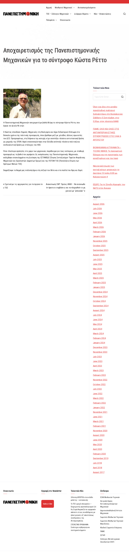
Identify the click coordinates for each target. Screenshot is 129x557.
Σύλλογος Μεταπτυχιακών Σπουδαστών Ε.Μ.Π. (110, 540)
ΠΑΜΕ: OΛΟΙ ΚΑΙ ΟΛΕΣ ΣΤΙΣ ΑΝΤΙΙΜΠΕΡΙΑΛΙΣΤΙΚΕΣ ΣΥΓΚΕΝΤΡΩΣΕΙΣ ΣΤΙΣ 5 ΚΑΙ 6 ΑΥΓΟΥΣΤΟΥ (107, 134)
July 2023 (97, 356)
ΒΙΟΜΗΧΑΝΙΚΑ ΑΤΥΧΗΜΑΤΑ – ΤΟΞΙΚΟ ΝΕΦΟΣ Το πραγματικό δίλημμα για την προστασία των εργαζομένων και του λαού (108, 153)
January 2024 (99, 343)
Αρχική (49, 7)
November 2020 (100, 431)
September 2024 (100, 306)
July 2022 (97, 389)
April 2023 (97, 366)
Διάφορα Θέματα (81, 14)
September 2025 (100, 250)
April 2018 (97, 467)
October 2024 (99, 301)
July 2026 (97, 208)
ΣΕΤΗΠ (102, 535)
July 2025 (97, 259)
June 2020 (97, 440)
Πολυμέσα (50, 20)
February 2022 (99, 403)
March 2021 (98, 421)
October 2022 (99, 384)
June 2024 (97, 319)
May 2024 (97, 324)
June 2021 (97, 417)
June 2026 (97, 213)
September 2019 (100, 458)
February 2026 (99, 232)
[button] (73, 7)
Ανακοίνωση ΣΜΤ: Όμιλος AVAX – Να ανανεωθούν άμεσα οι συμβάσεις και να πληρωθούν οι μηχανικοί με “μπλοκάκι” (65, 187)
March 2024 (98, 333)
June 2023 (97, 361)
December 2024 (100, 292)
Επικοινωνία (65, 20)
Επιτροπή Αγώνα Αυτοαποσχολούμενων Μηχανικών (108, 504)
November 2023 (100, 352)
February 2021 (99, 426)
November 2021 (100, 412)
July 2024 (97, 315)
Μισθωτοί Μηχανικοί (63, 7)
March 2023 (98, 370)
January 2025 (99, 287)
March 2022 (98, 398)
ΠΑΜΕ (102, 531)
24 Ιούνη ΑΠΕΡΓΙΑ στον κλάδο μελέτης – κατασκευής (82, 498)
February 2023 (99, 375)
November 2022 (100, 380)
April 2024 (97, 329)
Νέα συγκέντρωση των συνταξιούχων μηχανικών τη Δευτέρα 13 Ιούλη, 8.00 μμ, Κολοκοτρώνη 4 (106, 171)
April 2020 (97, 449)
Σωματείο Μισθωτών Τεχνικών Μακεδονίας (111, 522)
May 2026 (97, 218)
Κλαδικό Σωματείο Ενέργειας (111, 528)
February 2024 (99, 338)
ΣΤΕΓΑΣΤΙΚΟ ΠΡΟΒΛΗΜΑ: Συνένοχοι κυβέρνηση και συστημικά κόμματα (80, 527)
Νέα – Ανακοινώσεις (102, 14)
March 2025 (98, 278)
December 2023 (100, 347)
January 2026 (99, 236)
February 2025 (99, 282)
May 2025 (97, 269)
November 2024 (100, 296)
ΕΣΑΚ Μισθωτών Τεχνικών (110, 497)
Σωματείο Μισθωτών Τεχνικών (111, 517)
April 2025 (97, 273)
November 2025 (100, 241)
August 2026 (99, 204)
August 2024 (99, 310)
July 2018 (97, 463)
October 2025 (99, 245)
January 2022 (99, 407)
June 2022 (97, 393)
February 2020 (99, 454)
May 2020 (97, 444)
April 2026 (97, 222)
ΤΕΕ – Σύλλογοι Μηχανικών (57, 14)
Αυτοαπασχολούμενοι (87, 7)
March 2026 (98, 227)
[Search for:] (109, 97)
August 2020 (99, 435)
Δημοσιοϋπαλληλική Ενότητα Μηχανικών (111, 511)
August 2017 (99, 472)
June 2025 (97, 264)
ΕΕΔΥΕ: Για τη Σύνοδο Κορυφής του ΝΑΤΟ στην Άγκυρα (109, 186)
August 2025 (99, 255)
